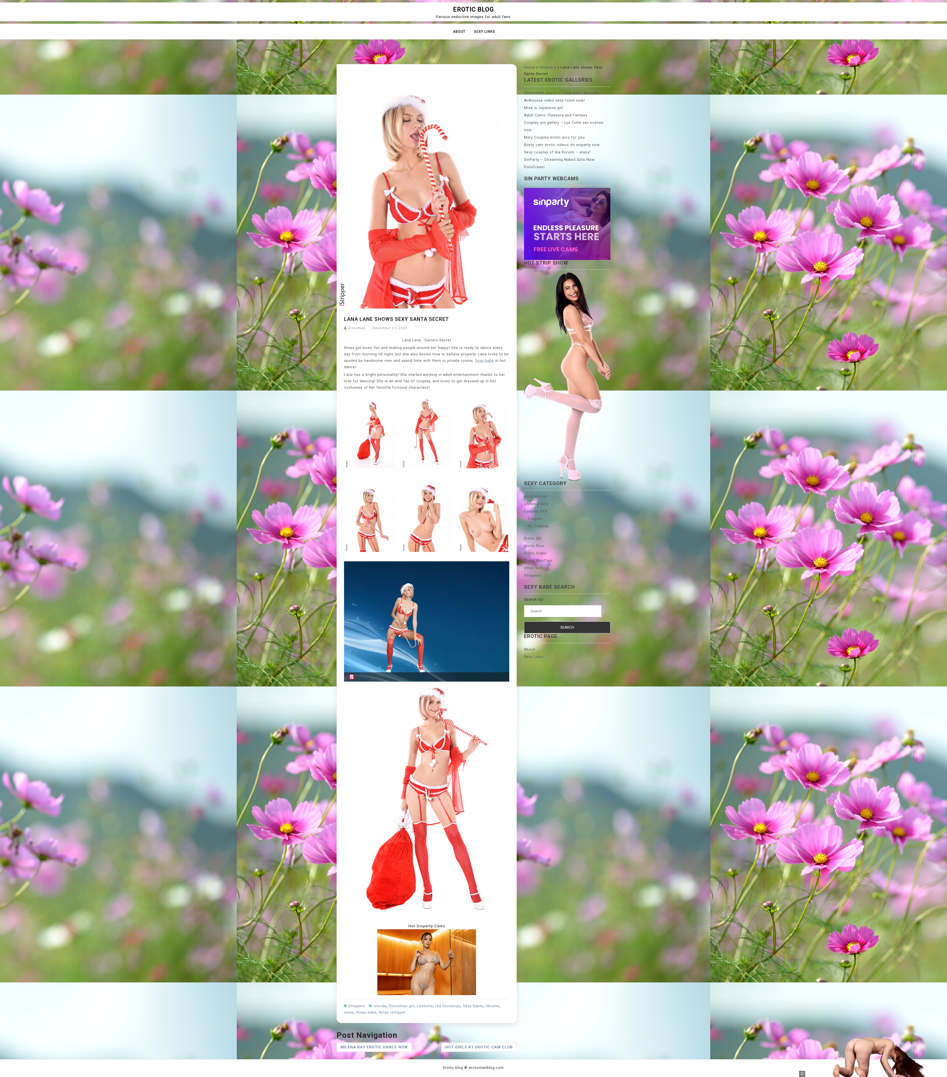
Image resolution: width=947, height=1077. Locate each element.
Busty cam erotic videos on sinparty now (562, 145)
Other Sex (533, 568)
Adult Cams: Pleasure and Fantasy (555, 115)
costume (425, 1006)
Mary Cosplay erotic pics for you (554, 137)
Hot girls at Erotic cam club (479, 1047)
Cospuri (535, 518)
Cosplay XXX (535, 511)
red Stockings (448, 1006)
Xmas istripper (392, 1012)
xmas (349, 1012)
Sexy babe (484, 360)
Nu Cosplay (538, 526)
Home (529, 67)
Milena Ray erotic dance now (374, 1047)
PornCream (534, 167)
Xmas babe (366, 1012)
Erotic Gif (533, 538)
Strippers (356, 1006)
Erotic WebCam (538, 560)
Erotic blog (473, 9)
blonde (380, 1006)
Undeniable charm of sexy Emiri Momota (561, 93)
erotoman (356, 328)
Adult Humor (535, 496)
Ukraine (492, 1006)
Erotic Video (535, 553)
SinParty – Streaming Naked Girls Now (559, 159)
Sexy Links (484, 32)
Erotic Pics (534, 546)
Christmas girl (402, 1006)
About (459, 32)
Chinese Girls (536, 504)
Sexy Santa (473, 1006)
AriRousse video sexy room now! (554, 100)
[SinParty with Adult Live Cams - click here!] (426, 962)
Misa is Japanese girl (543, 108)
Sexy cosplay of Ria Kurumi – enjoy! (557, 152)
